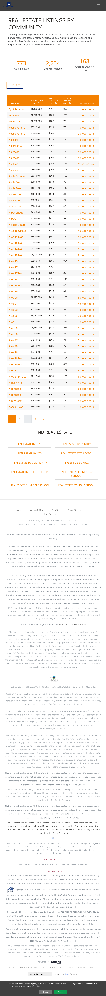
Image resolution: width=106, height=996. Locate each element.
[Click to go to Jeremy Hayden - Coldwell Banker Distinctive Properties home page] (10, 5)
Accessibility (36, 510)
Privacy (17, 510)
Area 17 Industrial (14, 267)
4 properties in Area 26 (86, 334)
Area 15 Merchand (14, 261)
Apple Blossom (17, 176)
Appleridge (15, 194)
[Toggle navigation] (99, 5)
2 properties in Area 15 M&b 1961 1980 (86, 255)
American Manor (14, 146)
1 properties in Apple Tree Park (87, 188)
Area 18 (13, 279)
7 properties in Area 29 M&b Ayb (87, 358)
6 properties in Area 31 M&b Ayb (87, 376)
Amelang (14, 139)
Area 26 (13, 334)
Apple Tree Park (15, 188)
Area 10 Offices (17, 230)
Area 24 (13, 322)
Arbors (12, 218)
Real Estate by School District (30, 472)
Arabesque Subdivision (15, 206)
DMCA (55, 510)
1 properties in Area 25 (86, 328)
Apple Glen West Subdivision (15, 182)
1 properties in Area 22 (86, 310)
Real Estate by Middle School (29, 485)
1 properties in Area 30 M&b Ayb (87, 364)
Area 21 (13, 303)
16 (35, 419)
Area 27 (13, 340)
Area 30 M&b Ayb (16, 364)
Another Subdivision (15, 164)
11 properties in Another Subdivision (86, 164)
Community (81, 967)
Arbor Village (16, 212)
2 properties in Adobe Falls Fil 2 (87, 133)
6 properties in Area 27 (86, 340)
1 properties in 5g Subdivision (87, 109)
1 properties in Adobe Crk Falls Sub (87, 121)
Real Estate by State (30, 444)
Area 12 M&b (16, 243)
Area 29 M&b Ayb (16, 358)
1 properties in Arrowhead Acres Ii (87, 395)
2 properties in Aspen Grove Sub (88, 407)
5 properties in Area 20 (86, 297)
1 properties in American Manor (87, 146)
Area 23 (13, 315)
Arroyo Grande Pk (17, 401)
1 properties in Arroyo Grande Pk (88, 401)
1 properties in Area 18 (86, 279)
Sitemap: (12, 967)
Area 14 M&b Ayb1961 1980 (17, 249)
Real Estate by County (76, 444)
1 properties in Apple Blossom (86, 176)
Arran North (15, 382)
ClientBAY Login (75, 510)
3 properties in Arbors (86, 218)
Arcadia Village (17, 224)
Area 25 (13, 328)
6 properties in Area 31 (86, 370)
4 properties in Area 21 (86, 303)
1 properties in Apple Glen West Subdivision (87, 182)
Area (91, 967)
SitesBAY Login (50, 514)
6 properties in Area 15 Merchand (86, 261)
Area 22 (13, 309)
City (61, 967)
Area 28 (13, 346)
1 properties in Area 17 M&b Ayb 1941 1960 (87, 273)
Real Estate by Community (30, 462)
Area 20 (13, 297)
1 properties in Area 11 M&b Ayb (87, 237)
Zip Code (70, 967)
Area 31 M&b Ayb (16, 376)
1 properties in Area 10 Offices (86, 231)
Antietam (14, 170)
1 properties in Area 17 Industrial (87, 267)
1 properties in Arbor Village (86, 212)
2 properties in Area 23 (86, 316)
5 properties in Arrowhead (86, 388)
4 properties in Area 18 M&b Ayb (87, 285)
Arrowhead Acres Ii (15, 395)
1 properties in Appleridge (86, 194)
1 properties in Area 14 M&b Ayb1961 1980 (86, 249)
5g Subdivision (17, 109)
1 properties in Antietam (86, 170)
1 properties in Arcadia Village (86, 225)
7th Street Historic (14, 115)
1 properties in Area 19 (86, 291)
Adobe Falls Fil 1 (17, 127)
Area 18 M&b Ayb (16, 285)
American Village (14, 158)
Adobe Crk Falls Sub (15, 121)
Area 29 (13, 352)
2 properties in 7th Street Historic (88, 115)
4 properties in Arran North (86, 382)
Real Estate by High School (76, 485)
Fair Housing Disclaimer (53, 871)
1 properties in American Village (87, 158)
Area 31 (13, 370)
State (43, 967)
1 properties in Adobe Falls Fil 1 (87, 127)
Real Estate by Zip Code (76, 453)
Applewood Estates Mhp (16, 200)
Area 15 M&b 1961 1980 (16, 255)
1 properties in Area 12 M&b (86, 243)
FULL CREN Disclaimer (53, 859)
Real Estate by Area (76, 462)
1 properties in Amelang (86, 139)
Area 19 (13, 291)
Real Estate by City (30, 453)
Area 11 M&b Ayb (16, 237)
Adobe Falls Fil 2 (17, 133)
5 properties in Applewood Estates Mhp (86, 200)
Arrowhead (15, 388)
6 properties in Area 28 (86, 346)
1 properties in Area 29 (86, 352)
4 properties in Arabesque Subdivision (86, 206)
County (52, 967)
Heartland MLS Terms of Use (72, 624)
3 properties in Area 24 (86, 322)
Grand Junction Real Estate (28, 967)
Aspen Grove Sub (16, 407)
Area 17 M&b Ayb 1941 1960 (17, 273)
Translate (74, 974)
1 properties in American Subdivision (86, 152)
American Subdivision (15, 152)
